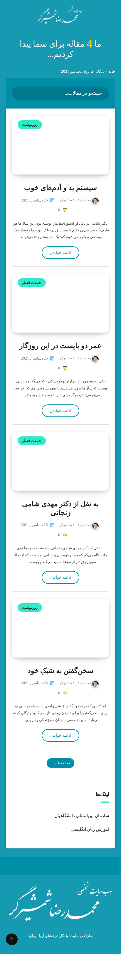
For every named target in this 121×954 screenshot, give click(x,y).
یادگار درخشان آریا (53, 935)
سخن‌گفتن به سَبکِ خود (61, 671)
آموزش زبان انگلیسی (90, 829)
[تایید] (20, 92)
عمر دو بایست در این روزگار (60, 346)
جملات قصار (31, 282)
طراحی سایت (81, 935)
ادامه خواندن (61, 252)
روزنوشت (30, 124)
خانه (111, 71)
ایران (33, 935)
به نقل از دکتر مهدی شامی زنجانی (60, 508)
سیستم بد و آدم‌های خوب (60, 188)
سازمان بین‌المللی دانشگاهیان (81, 815)
